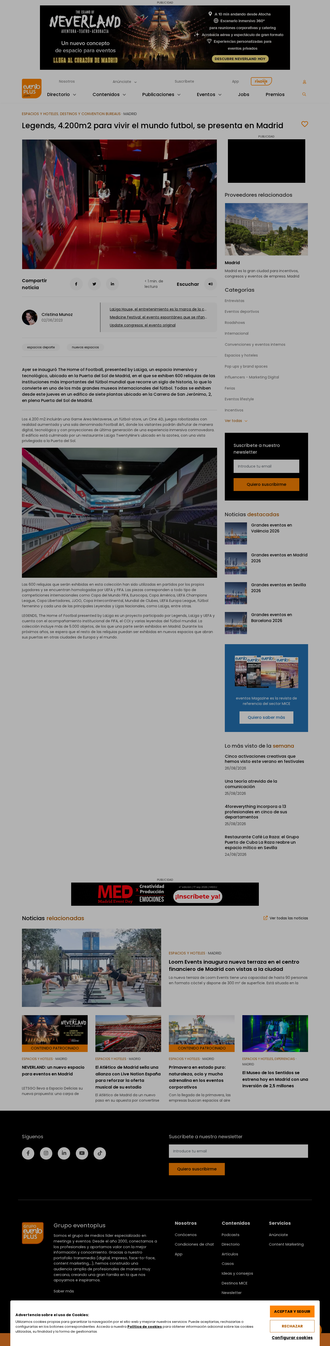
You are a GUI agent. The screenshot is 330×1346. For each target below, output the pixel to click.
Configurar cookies (292, 1337)
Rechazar (292, 1326)
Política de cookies (144, 1326)
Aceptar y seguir (292, 1311)
